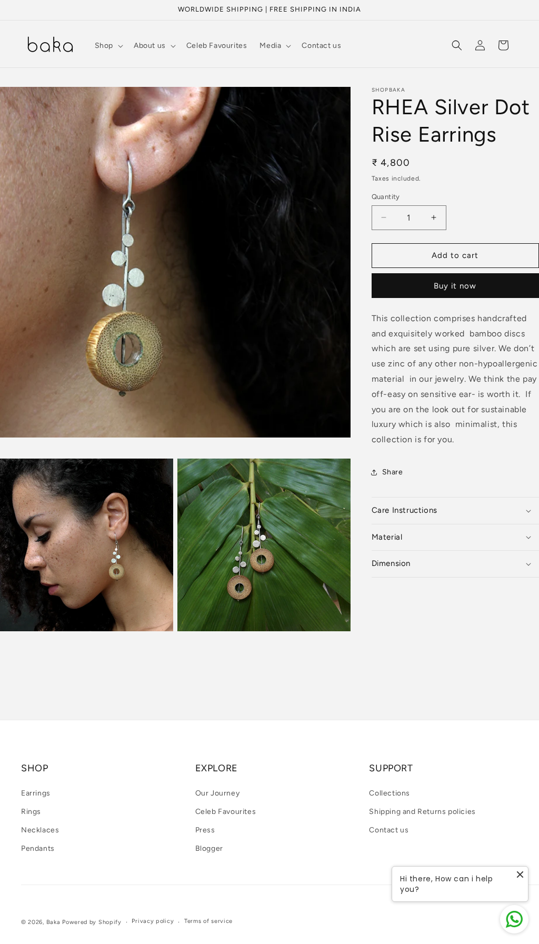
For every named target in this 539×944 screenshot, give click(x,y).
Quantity (386, 197)
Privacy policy (153, 921)
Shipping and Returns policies (422, 811)
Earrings (36, 793)
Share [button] (392, 472)
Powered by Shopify (92, 922)
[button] (107, 46)
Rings (31, 811)
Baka (53, 922)
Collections (389, 793)
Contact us (388, 830)
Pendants (38, 848)
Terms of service (208, 921)
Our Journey (217, 793)
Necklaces (40, 830)
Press (205, 830)
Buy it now (455, 286)
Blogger (209, 848)
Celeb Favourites (225, 811)
